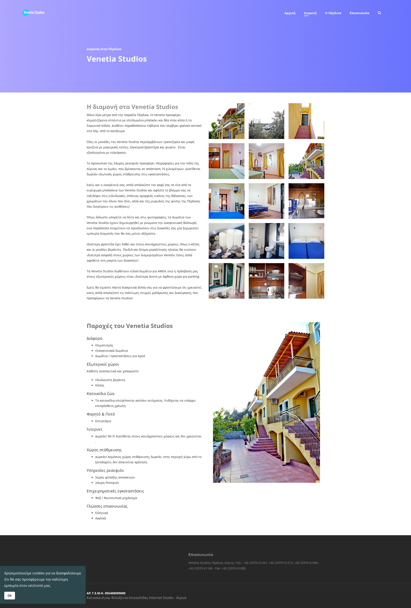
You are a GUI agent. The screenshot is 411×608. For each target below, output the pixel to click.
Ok (9, 595)
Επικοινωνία (359, 13)
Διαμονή (310, 13)
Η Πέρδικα (333, 13)
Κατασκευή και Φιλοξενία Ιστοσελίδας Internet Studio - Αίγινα (136, 597)
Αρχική (289, 13)
